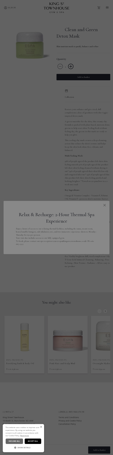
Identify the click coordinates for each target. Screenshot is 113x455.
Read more (24, 435)
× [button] (41, 427)
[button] (23, 447)
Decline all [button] (14, 441)
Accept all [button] (33, 441)
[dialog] (23, 438)
